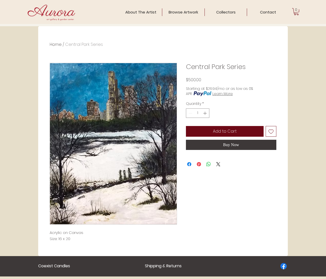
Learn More (222, 93)
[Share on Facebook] (189, 164)
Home (56, 44)
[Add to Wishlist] (271, 131)
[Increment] (205, 113)
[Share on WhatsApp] (209, 164)
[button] (296, 11)
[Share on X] (218, 164)
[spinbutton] (197, 113)
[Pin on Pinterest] (199, 164)
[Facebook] (283, 266)
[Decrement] (190, 113)
